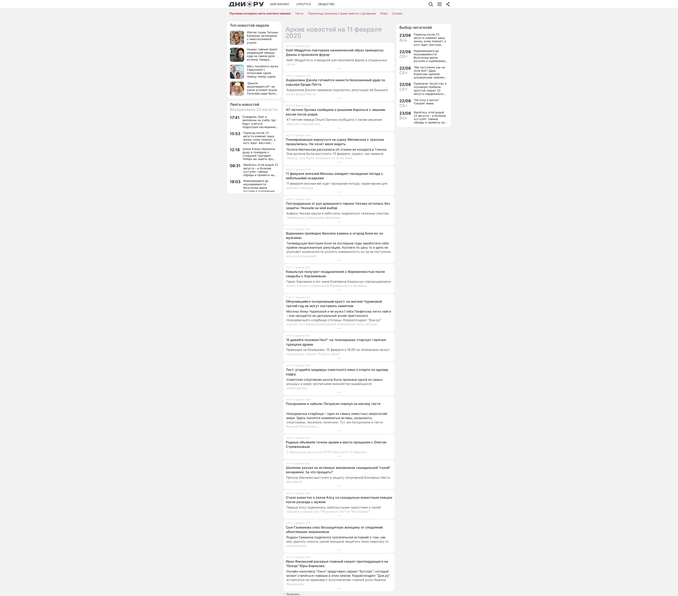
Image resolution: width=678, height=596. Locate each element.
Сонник (397, 13)
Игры (384, 13)
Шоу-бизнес (279, 4)
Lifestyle (303, 4)
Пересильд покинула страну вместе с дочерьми (342, 13)
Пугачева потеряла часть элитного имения (260, 13)
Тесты (299, 13)
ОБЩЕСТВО (326, 4)
